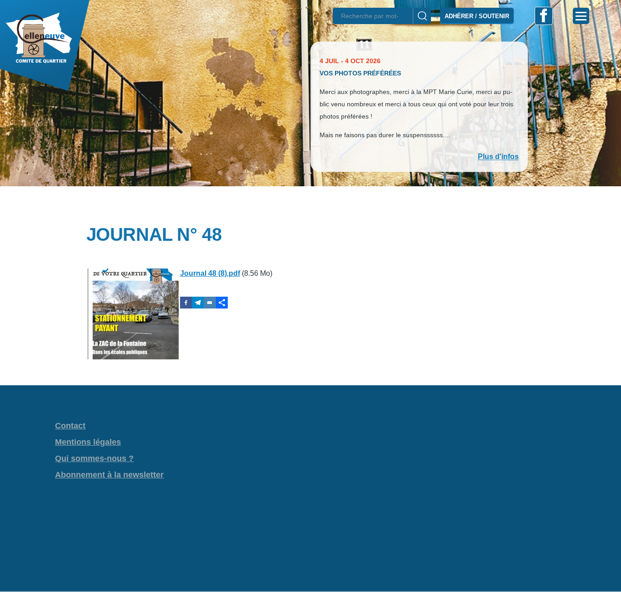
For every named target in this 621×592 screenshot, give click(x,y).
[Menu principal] (581, 16)
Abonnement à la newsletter (109, 474)
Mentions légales (88, 442)
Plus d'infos (498, 156)
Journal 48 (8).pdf (210, 273)
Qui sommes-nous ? (94, 458)
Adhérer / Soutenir (477, 16)
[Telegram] (198, 302)
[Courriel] (209, 302)
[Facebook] (186, 302)
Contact (70, 425)
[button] (310, 202)
